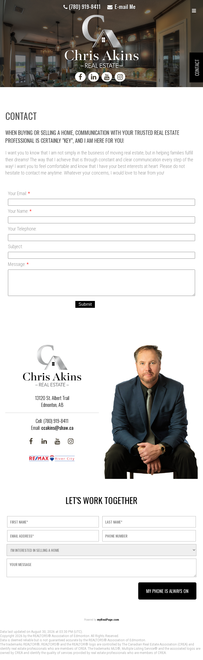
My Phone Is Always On (167, 591)
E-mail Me (125, 7)
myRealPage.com (108, 619)
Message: (17, 264)
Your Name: (19, 211)
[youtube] (108, 77)
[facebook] (81, 77)
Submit (85, 304)
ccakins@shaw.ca (57, 427)
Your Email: (18, 193)
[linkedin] (95, 77)
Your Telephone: (22, 229)
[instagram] (121, 77)
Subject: (15, 246)
